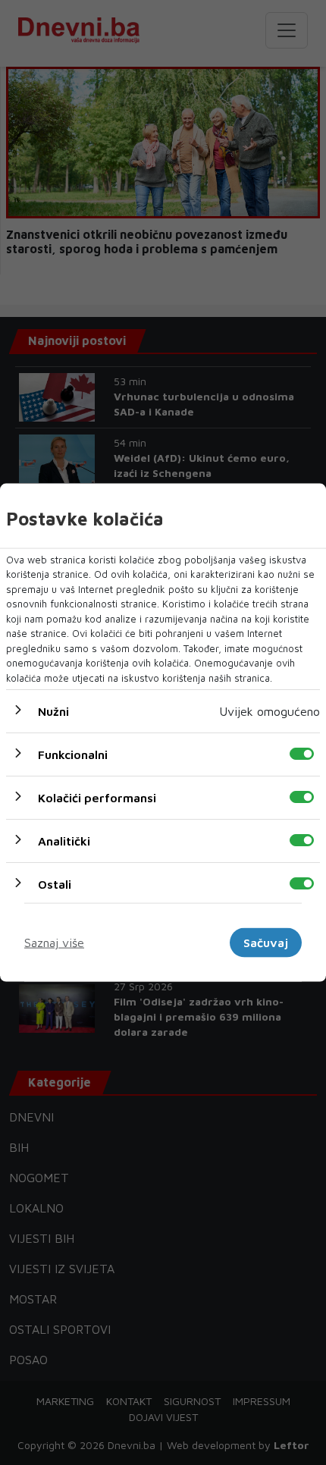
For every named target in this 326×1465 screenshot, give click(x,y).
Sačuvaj (265, 942)
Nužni (53, 711)
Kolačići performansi (97, 798)
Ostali (54, 884)
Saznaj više (54, 942)
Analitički (64, 841)
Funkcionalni (73, 754)
